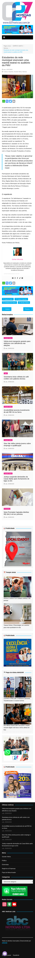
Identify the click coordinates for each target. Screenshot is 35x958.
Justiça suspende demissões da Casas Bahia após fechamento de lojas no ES (16, 479)
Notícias (24, 71)
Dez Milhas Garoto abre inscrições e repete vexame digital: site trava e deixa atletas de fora (17, 728)
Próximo (27, 309)
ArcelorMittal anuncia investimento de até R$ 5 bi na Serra (16, 827)
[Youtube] (13, 278)
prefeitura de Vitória (10, 302)
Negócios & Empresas (8, 868)
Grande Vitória (18, 71)
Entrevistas (5, 864)
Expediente (16, 955)
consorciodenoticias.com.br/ (11, 273)
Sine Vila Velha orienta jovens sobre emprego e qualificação (16, 836)
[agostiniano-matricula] (17, 29)
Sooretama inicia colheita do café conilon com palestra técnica (16, 818)
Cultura (6, 71)
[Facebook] (17, 278)
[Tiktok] (20, 278)
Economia (7, 508)
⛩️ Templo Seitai (10, 572)
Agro (6, 373)
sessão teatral (25, 302)
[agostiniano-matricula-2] (17, 652)
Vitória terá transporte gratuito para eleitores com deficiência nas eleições (17, 343)
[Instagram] (15, 278)
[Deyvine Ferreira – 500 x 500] (17, 784)
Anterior (7, 309)
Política (4, 860)
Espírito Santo (8, 299)
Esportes (10, 71)
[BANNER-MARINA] (17, 549)
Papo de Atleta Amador (9, 872)
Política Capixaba (22, 299)
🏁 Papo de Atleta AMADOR (14, 672)
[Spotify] (22, 278)
